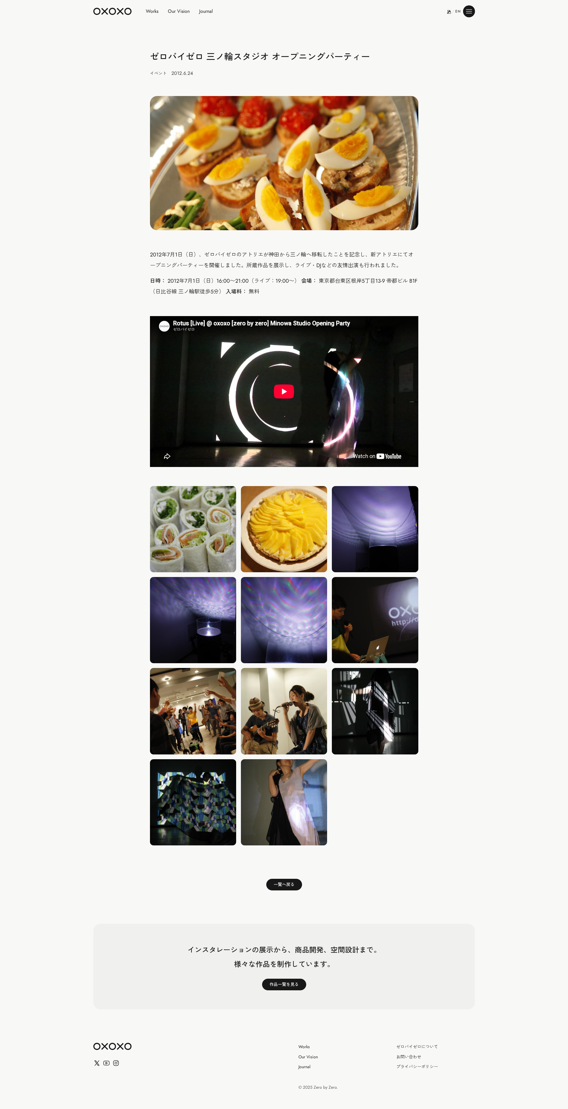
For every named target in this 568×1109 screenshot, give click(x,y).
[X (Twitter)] (96, 1063)
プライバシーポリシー (417, 1067)
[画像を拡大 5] (193, 620)
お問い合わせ (408, 1057)
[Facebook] (116, 1063)
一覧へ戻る (284, 884)
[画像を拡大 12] (284, 802)
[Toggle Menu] (469, 11)
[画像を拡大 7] (375, 620)
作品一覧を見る (284, 984)
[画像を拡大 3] (284, 529)
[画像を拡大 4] (375, 529)
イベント (158, 73)
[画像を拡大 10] (375, 711)
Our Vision (179, 11)
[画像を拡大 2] (193, 529)
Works (152, 11)
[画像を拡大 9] (284, 711)
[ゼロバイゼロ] (112, 11)
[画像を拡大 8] (193, 711)
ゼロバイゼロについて (417, 1047)
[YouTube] (106, 1063)
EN (457, 11)
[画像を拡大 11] (193, 802)
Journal (206, 11)
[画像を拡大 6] (284, 620)
